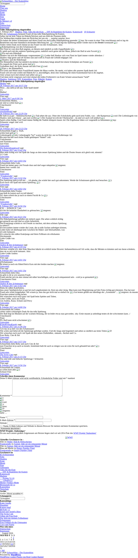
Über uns (4, 8)
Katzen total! (5, 507)
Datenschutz (5, 25)
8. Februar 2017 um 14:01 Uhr (13, 260)
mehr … (3, 413)
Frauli (2, 19)
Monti (2, 14)
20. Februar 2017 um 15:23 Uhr (13, 128)
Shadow (3, 10)
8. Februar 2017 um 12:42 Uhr (13, 150)
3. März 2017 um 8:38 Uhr (11, 98)
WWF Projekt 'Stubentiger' (84, 433)
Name (3, 417)
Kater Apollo (5, 503)
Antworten (4, 94)
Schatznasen (12, 34)
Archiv (3, 493)
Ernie (2, 12)
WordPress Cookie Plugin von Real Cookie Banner (22, 557)
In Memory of (6, 21)
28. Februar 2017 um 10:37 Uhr (13, 85)
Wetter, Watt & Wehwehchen (19, 442)
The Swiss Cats (6, 354)
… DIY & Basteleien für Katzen (13, 472)
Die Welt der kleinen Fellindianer (14, 518)
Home (2, 6)
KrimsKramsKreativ (8, 324)
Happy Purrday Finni (26, 448)
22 (12, 544)
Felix (2, 23)
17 (1, 544)
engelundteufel (6, 111)
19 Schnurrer (89, 32)
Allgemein (4, 467)
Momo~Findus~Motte (9, 482)
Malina (3, 83)
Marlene (3, 476)
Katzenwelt (77, 32)
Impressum (4, 27)
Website (3, 423)
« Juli (2, 550)
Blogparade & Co (7, 485)
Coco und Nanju (7, 524)
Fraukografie (5, 444)
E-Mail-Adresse (7, 420)
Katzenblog (27, 79)
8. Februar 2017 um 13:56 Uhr (13, 365)
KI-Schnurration (7, 455)
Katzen (49, 79)
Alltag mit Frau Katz (9, 516)
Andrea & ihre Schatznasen (11, 245)
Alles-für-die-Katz (36, 32)
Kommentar (6, 395)
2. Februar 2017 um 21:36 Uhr (13, 326)
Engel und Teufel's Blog (10, 512)
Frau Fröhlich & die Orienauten (13, 522)
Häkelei (41, 79)
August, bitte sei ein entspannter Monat (30, 444)
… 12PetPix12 (6, 480)
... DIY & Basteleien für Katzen (58, 32)
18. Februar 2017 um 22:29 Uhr (13, 113)
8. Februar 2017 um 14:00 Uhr (13, 307)
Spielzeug (12, 79)
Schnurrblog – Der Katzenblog (20, 552)
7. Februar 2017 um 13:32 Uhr (13, 178)
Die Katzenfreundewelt (9, 148)
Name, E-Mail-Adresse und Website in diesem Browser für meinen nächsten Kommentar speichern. (45, 426)
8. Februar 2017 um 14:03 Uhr (13, 161)
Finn (2, 17)
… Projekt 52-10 (7, 478)
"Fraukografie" (6, 176)
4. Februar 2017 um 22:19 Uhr (13, 247)
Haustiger (4, 505)
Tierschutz (4, 489)
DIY (19, 79)
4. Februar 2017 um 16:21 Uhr (13, 217)
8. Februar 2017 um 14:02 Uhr (13, 189)
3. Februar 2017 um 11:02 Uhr (13, 286)
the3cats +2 (5, 509)
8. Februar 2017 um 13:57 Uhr (13, 342)
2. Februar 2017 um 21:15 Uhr (13, 357)
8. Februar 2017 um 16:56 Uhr (13, 206)
